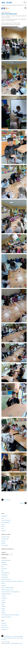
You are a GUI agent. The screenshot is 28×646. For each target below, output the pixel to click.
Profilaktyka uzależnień (6, 593)
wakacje (3, 610)
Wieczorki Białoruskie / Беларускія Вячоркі (10, 614)
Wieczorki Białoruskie (9, 14)
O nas (2, 518)
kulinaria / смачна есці (6, 579)
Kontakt (3, 526)
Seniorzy (3, 600)
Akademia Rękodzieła (5, 560)
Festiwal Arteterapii (5, 572)
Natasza (3, 15)
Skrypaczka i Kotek (5, 536)
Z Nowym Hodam (5, 538)
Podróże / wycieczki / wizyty (7, 589)
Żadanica (23, 503)
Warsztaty (16, 15)
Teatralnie (3, 606)
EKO (2, 570)
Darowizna (3, 530)
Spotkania (3, 602)
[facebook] (2, 8)
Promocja (3, 595)
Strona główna (4, 515)
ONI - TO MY (4, 641)
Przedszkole (3, 598)
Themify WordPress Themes (16, 643)
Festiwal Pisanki (4, 577)
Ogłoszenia (3, 585)
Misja (2, 528)
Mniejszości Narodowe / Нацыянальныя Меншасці (12, 581)
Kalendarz (3, 541)
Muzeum (3, 583)
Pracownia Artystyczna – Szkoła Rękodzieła (10, 591)
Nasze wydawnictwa (5, 522)
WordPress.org (4, 629)
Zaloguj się (3, 623)
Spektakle (3, 543)
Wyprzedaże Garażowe (6, 616)
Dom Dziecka (4, 568)
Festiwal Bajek (4, 574)
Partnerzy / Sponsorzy (6, 520)
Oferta (2, 524)
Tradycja (3, 608)
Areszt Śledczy (4, 564)
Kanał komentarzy (5, 627)
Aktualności (8, 15)
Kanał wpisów (4, 625)
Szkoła (12, 15)
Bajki (2, 566)
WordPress (8, 643)
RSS (8, 8)
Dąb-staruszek (6, 499)
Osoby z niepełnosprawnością (7, 587)
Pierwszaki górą (4, 545)
